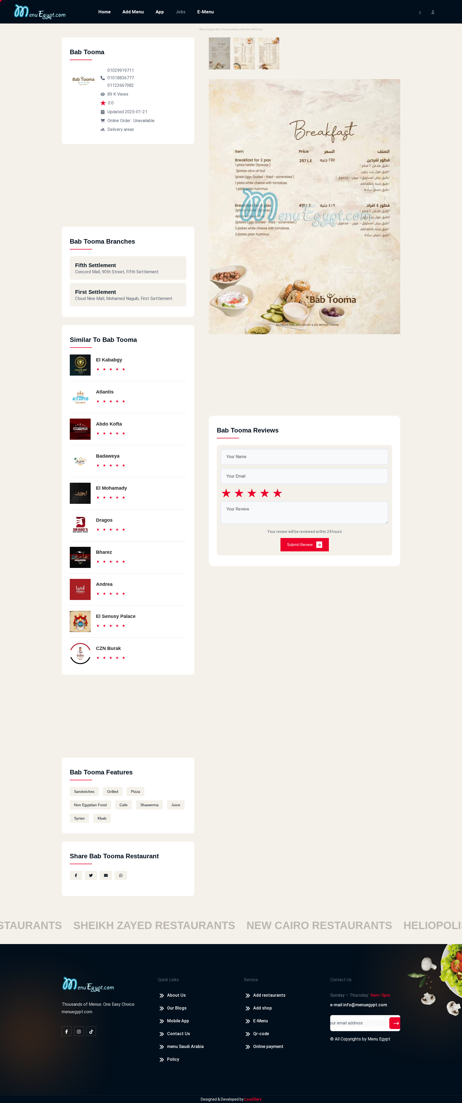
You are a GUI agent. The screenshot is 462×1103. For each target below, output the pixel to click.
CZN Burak (108, 648)
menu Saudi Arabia (185, 1046)
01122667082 (120, 85)
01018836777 (120, 77)
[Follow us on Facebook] (66, 1031)
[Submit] (396, 1023)
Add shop (262, 1008)
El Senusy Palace (116, 616)
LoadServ (252, 1099)
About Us (176, 995)
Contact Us (178, 1033)
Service (251, 979)
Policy (173, 1059)
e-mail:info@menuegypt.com (358, 1004)
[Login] (432, 11)
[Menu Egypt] (39, 11)
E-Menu (205, 11)
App (160, 11)
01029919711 (120, 70)
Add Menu (133, 11)
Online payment (268, 1046)
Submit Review (300, 545)
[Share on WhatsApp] (121, 875)
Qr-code (261, 1033)
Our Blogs (177, 1008)
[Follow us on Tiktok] (91, 1031)
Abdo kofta (109, 424)
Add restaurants (269, 995)
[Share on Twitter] (91, 875)
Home (104, 11)
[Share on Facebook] (76, 875)
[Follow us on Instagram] (79, 1031)
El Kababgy (109, 360)
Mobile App (178, 1020)
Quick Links (168, 979)
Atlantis (105, 392)
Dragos (104, 520)
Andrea (104, 584)
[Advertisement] (128, 189)
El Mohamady (111, 488)
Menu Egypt (379, 1039)
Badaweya (108, 456)
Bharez (104, 552)
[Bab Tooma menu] (219, 53)
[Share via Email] (106, 875)
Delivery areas (120, 129)
